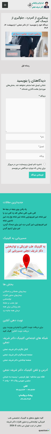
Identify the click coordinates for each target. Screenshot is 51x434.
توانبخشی (7, 299)
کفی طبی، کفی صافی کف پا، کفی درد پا (19, 213)
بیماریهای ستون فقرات (12, 295)
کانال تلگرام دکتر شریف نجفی (15, 349)
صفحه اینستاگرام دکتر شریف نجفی (17, 354)
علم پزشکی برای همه (11, 306)
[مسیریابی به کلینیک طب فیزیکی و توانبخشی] (25, 261)
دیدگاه (42, 96)
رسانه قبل (25, 65)
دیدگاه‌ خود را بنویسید (39, 25)
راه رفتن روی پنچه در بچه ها (15, 209)
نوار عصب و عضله (10, 303)
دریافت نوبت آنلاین (20, 331)
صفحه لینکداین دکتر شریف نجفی (17, 360)
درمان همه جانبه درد (11, 310)
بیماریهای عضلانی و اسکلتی (14, 291)
